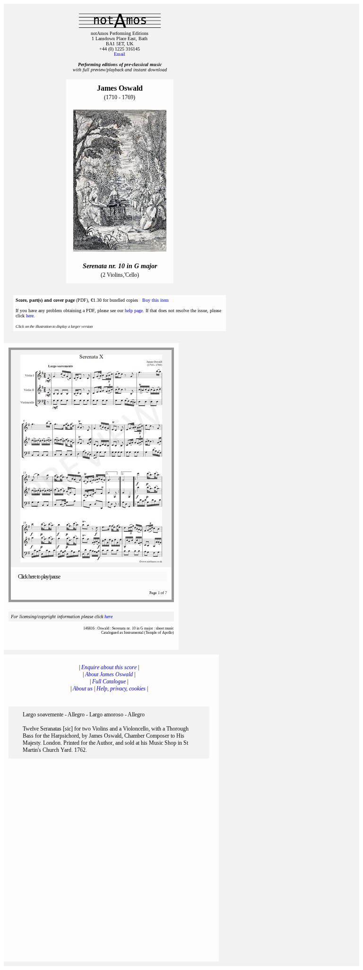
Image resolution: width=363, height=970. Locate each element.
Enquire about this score (109, 667)
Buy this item (155, 300)
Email (119, 54)
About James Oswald (109, 674)
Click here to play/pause (39, 576)
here (30, 315)
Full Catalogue (109, 681)
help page (134, 310)
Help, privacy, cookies (121, 688)
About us (83, 688)
